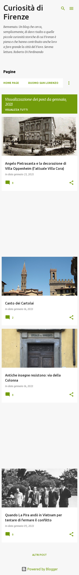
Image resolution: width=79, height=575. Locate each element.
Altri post (39, 554)
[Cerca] (63, 8)
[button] (71, 183)
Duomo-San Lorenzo (43, 83)
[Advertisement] (39, 223)
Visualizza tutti (16, 109)
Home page (11, 83)
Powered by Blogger (42, 569)
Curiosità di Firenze (23, 12)
